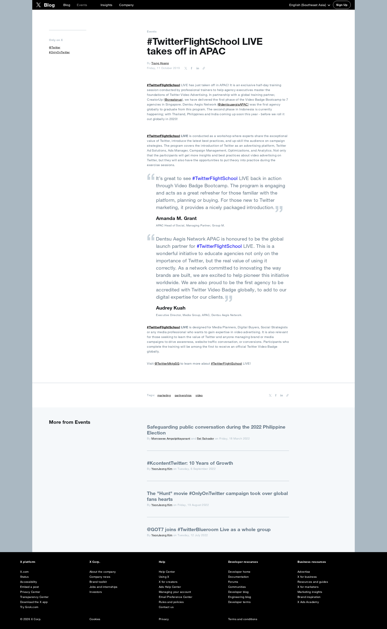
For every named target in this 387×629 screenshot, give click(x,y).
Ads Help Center (170, 587)
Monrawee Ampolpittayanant (170, 438)
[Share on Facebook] (191, 68)
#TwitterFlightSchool (163, 85)
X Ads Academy (308, 602)
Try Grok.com (29, 607)
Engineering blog (239, 597)
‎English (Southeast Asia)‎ (308, 5)
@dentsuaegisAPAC (233, 104)
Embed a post (29, 587)
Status (24, 577)
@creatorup (173, 99)
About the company (102, 572)
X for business (307, 577)
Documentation (238, 577)
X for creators (168, 582)
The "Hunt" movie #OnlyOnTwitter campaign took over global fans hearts (217, 496)
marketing (164, 395)
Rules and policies (171, 602)
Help (162, 562)
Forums (233, 582)
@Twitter (54, 47)
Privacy (164, 619)
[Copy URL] (202, 68)
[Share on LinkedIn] (197, 68)
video (199, 395)
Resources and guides (313, 582)
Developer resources (243, 562)
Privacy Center (30, 592)
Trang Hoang (160, 63)
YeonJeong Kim (161, 469)
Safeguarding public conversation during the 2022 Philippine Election (216, 430)
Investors (95, 592)
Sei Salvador (205, 438)
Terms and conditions (242, 619)
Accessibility (28, 582)
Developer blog (238, 592)
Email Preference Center (175, 597)
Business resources (312, 562)
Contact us (166, 607)
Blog (66, 5)
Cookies (94, 619)
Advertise (304, 572)
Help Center (167, 572)
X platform (27, 562)
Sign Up (341, 5)
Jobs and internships (103, 587)
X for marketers (308, 587)
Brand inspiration (309, 597)
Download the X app (34, 602)
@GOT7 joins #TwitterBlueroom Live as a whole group (209, 529)
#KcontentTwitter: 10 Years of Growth (190, 463)
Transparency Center (34, 597)
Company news (99, 577)
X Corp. (94, 562)
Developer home (239, 572)
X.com (24, 572)
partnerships (183, 395)
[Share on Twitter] (186, 68)
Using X (164, 577)
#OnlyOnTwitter (59, 52)
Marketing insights (310, 592)
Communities (237, 587)
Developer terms (239, 602)
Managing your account (175, 592)
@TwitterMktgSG (167, 363)
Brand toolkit (98, 582)
